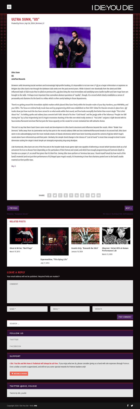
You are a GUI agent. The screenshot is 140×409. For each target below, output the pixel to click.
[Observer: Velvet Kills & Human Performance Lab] (116, 235)
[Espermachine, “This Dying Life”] (55, 241)
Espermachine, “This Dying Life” (54, 259)
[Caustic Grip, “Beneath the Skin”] (85, 235)
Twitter (14, 339)
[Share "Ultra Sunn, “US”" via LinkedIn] (76, 195)
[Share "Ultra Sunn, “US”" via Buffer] (82, 195)
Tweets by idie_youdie (18, 393)
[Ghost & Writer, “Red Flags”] (24, 235)
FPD (35, 406)
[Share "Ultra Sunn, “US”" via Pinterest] (71, 195)
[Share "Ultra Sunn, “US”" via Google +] (60, 195)
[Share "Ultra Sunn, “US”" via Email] (93, 195)
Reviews (39, 23)
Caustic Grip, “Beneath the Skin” (84, 248)
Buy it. (13, 166)
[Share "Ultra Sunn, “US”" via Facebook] (49, 195)
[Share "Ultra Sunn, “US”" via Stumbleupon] (87, 195)
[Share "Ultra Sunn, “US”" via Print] (98, 195)
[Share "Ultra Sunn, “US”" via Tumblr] (65, 195)
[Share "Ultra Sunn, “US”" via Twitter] (55, 195)
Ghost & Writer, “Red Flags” (21, 248)
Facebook (15, 346)
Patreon (126, 363)
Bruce (21, 23)
